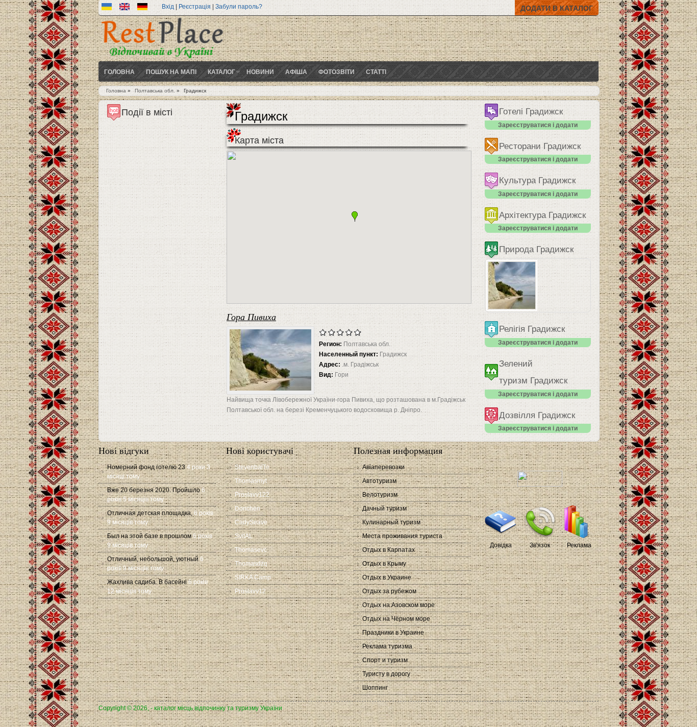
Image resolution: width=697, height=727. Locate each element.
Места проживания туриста (402, 536)
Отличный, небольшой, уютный (152, 559)
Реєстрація (195, 6)
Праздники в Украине (393, 632)
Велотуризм (379, 494)
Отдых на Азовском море (398, 605)
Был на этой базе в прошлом (149, 536)
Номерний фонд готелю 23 (146, 467)
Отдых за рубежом (389, 591)
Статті (376, 71)
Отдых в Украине (386, 577)
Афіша (296, 71)
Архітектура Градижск (542, 215)
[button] (355, 216)
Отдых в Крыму (384, 563)
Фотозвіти (336, 71)
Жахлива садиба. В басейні (147, 582)
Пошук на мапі (171, 71)
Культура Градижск (537, 180)
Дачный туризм (384, 508)
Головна (119, 71)
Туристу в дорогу (386, 673)
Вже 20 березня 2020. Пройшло (153, 490)
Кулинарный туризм (391, 522)
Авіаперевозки (383, 467)
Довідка (501, 545)
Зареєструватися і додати (538, 125)
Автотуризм (379, 480)
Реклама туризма (387, 646)
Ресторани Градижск (540, 146)
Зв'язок (540, 545)
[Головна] (162, 59)
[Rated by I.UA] (539, 484)
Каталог (221, 71)
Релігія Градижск (532, 329)
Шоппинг (375, 687)
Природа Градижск (536, 249)
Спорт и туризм (385, 660)
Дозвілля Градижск (537, 415)
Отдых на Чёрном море (396, 618)
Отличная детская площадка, (149, 513)
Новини (260, 71)
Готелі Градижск (531, 111)
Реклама (579, 545)
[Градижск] (107, 8)
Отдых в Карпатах (388, 549)
